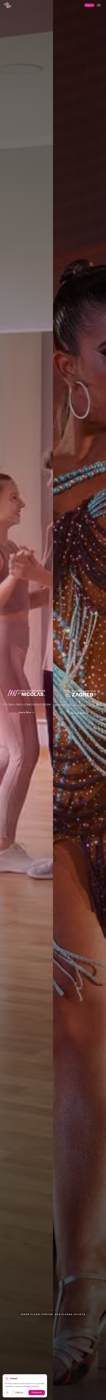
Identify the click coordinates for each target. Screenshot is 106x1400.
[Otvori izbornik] (99, 5)
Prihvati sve (37, 1392)
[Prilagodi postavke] (7, 1392)
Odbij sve (19, 1392)
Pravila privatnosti (31, 1386)
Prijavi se (89, 5)
